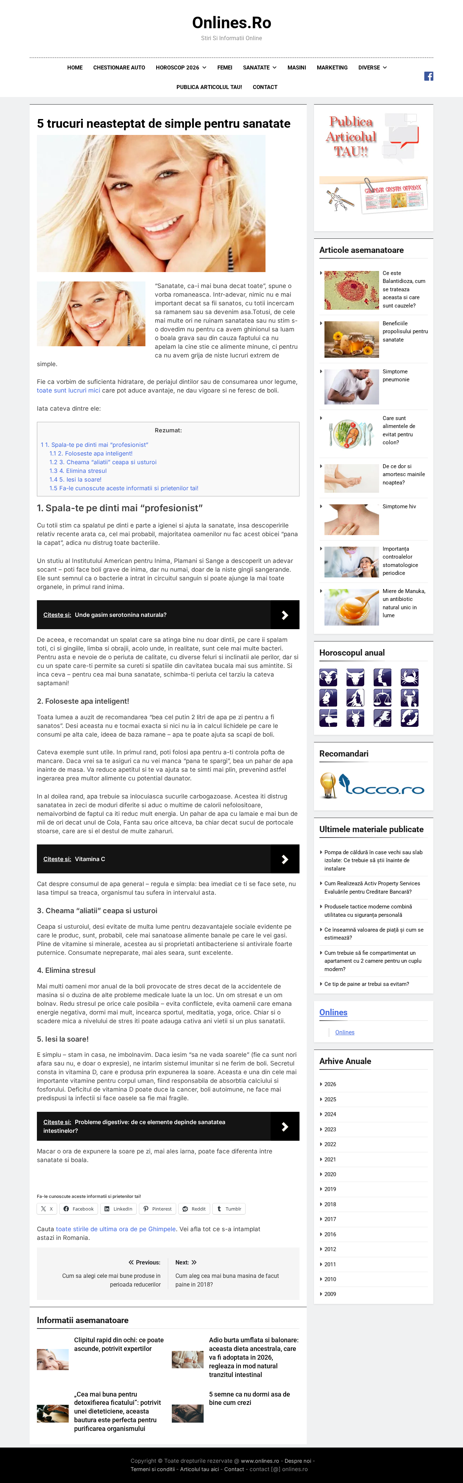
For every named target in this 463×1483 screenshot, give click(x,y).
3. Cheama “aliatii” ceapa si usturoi (103, 462)
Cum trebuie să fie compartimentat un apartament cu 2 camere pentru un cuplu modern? (372, 961)
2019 (330, 1189)
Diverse (369, 67)
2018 (330, 1204)
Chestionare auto (119, 67)
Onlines (333, 1012)
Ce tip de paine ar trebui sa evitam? (366, 984)
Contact (265, 87)
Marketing (332, 67)
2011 (330, 1264)
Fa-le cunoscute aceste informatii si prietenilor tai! (124, 488)
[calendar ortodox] (373, 212)
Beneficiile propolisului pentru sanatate (405, 331)
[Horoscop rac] (410, 684)
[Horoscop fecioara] (355, 704)
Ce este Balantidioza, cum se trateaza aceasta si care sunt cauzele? (404, 289)
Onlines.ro (231, 22)
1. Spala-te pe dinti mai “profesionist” (94, 444)
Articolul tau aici (199, 1469)
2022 (330, 1144)
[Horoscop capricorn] (355, 724)
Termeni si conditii (153, 1469)
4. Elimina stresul (78, 470)
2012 (330, 1249)
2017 (330, 1219)
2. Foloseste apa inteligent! (91, 453)
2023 (330, 1129)
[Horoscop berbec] (328, 684)
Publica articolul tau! (209, 87)
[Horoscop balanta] (382, 704)
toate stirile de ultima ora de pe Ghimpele (116, 1229)
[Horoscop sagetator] (328, 724)
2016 (330, 1234)
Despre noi (298, 1461)
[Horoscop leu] (328, 704)
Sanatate (256, 67)
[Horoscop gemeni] (382, 684)
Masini (297, 67)
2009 (330, 1294)
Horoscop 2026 (177, 67)
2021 (330, 1159)
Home (74, 67)
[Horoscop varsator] (382, 724)
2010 (330, 1279)
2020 (330, 1174)
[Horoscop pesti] (410, 724)
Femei (224, 67)
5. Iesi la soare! (76, 479)
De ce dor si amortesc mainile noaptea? (404, 474)
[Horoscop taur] (355, 684)
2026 (330, 1084)
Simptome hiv (399, 506)
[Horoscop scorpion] (410, 704)
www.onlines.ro (260, 1461)
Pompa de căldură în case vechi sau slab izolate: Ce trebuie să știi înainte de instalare (373, 860)
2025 (330, 1099)
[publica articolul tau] (373, 163)
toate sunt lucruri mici (68, 390)
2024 (330, 1114)
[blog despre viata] (373, 800)
